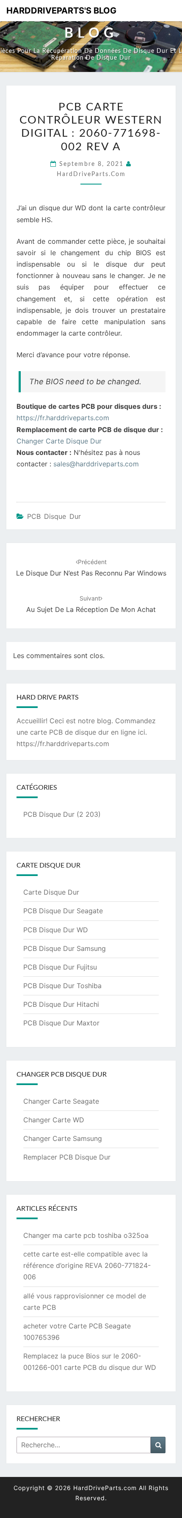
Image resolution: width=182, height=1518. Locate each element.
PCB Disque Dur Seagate (63, 910)
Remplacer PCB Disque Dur (66, 1157)
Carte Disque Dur (51, 892)
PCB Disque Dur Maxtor (61, 1023)
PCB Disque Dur (54, 516)
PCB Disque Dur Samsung (64, 948)
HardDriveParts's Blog (61, 11)
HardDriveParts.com (91, 174)
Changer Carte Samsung (62, 1138)
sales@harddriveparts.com (96, 464)
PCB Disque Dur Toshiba (62, 985)
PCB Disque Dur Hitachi (61, 1004)
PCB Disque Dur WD (55, 930)
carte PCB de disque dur (69, 732)
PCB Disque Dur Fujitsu (60, 967)
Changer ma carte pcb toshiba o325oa (86, 1235)
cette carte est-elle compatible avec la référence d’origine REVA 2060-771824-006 (87, 1265)
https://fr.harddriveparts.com (63, 417)
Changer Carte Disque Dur (59, 441)
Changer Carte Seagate (61, 1101)
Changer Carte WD (53, 1120)
